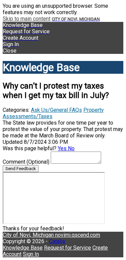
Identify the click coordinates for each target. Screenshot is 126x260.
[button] (63, 50)
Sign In (31, 254)
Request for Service (67, 248)
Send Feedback (20, 168)
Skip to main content (26, 18)
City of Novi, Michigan (29, 235)
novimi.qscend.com (77, 235)
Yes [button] (63, 148)
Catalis (57, 241)
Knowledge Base (23, 248)
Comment (26, 162)
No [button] (71, 148)
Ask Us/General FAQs (56, 110)
